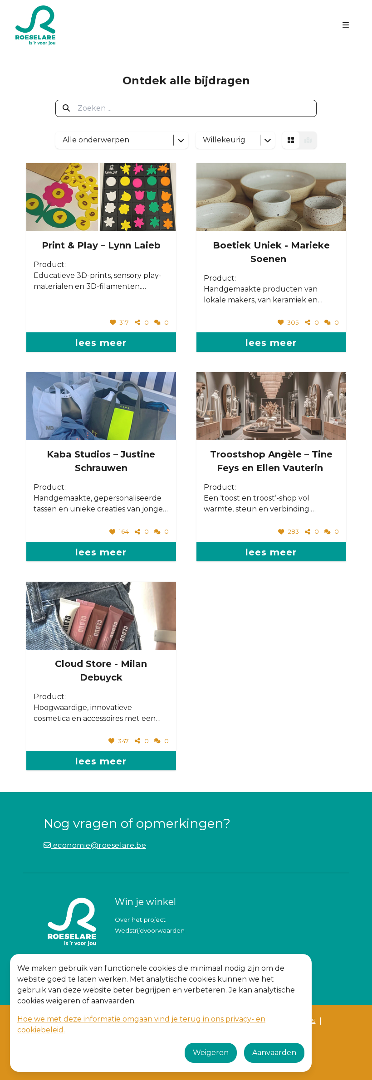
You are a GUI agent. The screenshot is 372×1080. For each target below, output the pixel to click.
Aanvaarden (274, 1052)
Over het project (140, 919)
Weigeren (211, 1052)
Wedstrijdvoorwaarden (150, 930)
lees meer (101, 342)
